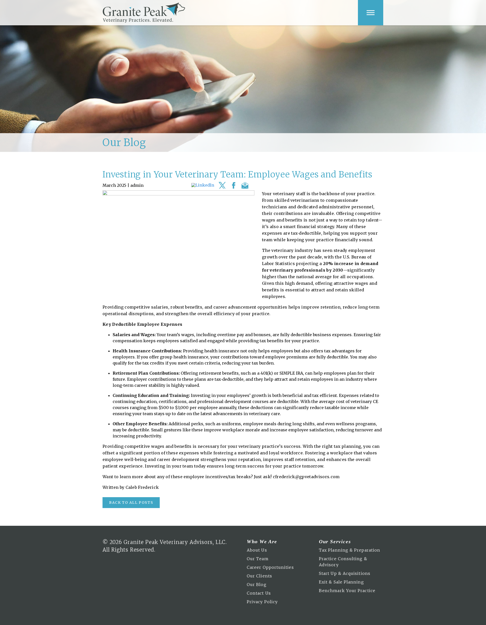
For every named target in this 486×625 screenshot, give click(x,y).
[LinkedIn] (202, 185)
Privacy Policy (262, 601)
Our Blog (257, 584)
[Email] (244, 185)
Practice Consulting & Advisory (343, 561)
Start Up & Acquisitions (344, 573)
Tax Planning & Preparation (349, 550)
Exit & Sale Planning (341, 581)
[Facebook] (233, 185)
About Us (257, 550)
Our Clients (259, 575)
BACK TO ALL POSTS (131, 502)
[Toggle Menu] (371, 12)
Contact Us (259, 593)
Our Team (258, 558)
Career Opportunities (270, 567)
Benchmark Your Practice (347, 590)
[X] (222, 185)
